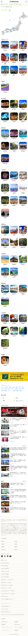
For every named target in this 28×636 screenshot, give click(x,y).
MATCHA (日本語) (5, 563)
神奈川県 (5, 163)
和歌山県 (23, 247)
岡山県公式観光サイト (6, 606)
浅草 (7, 387)
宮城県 (23, 109)
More (24, 405)
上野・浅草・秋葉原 (5, 63)
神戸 (23, 62)
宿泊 (23, 387)
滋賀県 (5, 235)
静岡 (14, 390)
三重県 (5, 217)
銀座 (6, 388)
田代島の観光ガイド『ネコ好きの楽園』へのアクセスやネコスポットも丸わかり (18, 474)
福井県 (5, 193)
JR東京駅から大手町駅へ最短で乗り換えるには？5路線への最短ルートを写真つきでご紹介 (18, 468)
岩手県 (14, 109)
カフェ (3, 387)
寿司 (20, 387)
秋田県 (5, 121)
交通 (11, 4)
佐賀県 (14, 323)
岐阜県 (5, 205)
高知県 (5, 306)
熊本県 (5, 336)
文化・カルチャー (20, 400)
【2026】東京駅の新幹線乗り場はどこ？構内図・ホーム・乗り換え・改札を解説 (18, 455)
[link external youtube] (10, 556)
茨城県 (5, 138)
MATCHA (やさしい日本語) (7, 585)
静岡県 (23, 75)
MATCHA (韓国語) (5, 574)
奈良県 (14, 247)
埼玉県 (5, 151)
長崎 (3, 390)
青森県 (5, 109)
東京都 (5, 50)
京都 (10, 387)
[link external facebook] (2, 556)
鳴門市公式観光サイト (6, 611)
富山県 (14, 180)
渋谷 (20, 388)
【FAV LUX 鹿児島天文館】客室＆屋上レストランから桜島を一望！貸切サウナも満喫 (18, 491)
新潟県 (5, 180)
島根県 (14, 264)
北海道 (5, 92)
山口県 (14, 276)
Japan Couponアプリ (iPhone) (8, 590)
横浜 (14, 75)
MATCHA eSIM (4, 596)
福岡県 (14, 62)
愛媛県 (23, 294)
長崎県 (23, 323)
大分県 (14, 336)
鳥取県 (5, 264)
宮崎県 (23, 336)
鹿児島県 (5, 348)
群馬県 (23, 138)
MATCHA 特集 (18, 4)
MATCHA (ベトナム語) (6, 582)
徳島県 (5, 294)
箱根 (6, 390)
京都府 (14, 50)
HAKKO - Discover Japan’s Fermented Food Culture (12, 614)
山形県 (14, 121)
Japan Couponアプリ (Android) (8, 593)
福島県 (23, 121)
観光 (3, 4)
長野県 (23, 193)
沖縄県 (5, 365)
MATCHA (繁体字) (5, 568)
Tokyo (13, 388)
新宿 (21, 390)
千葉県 (14, 151)
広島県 (5, 75)
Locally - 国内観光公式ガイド (7, 599)
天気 (3, 388)
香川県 (14, 294)
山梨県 (14, 193)
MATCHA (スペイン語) (6, 588)
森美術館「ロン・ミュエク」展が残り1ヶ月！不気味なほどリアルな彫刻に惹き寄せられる (18, 432)
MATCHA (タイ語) (5, 571)
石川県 (23, 180)
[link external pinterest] (8, 556)
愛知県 (23, 205)
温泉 (17, 387)
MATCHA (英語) (4, 565)
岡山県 (23, 264)
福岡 (17, 388)
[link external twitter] (5, 556)
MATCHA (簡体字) (5, 576)
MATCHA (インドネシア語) (7, 579)
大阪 (13, 387)
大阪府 (23, 50)
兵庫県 (5, 247)
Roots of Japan (4, 609)
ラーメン (10, 390)
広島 (9, 388)
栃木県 (14, 138)
